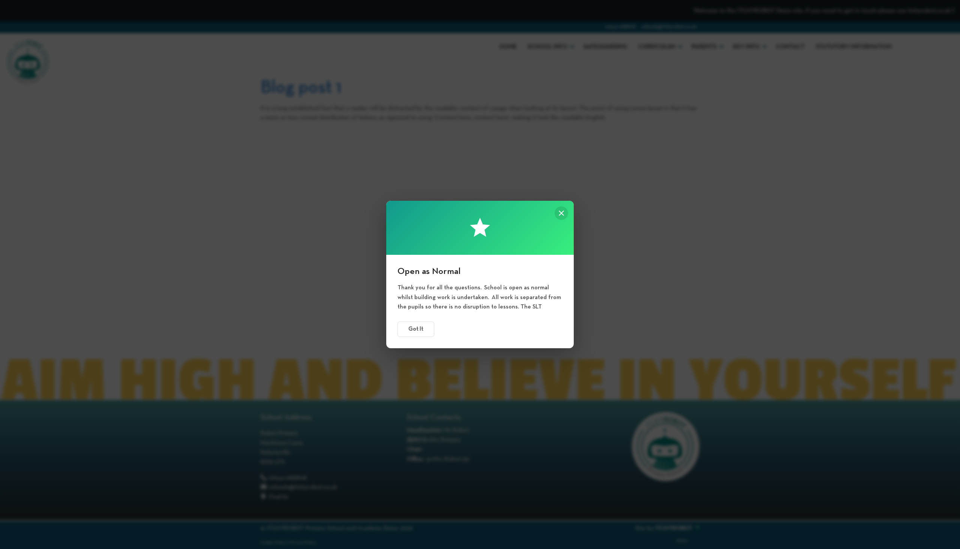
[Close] (561, 213)
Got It (415, 329)
